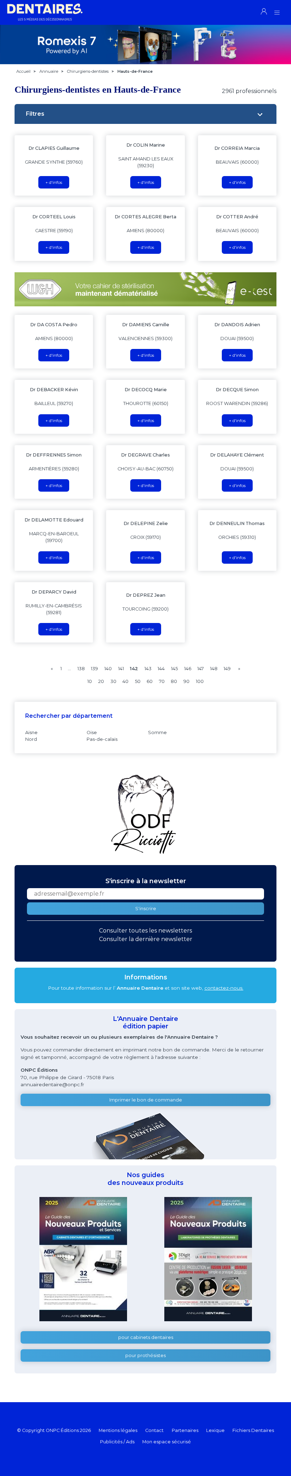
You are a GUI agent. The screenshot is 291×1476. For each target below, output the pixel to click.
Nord (31, 739)
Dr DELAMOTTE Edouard (53, 520)
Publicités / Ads (117, 1441)
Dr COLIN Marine (145, 145)
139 (94, 668)
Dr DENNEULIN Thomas (237, 523)
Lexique (215, 1430)
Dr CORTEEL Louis (54, 216)
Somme (157, 732)
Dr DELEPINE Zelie (145, 523)
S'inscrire (145, 908)
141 (121, 668)
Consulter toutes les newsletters (145, 930)
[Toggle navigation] (277, 10)
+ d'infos (53, 182)
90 (186, 681)
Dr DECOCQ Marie (146, 389)
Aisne (31, 732)
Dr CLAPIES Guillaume (53, 148)
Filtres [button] (35, 113)
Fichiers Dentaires (253, 1430)
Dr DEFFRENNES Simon (54, 455)
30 (113, 681)
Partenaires (185, 1430)
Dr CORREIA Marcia (237, 148)
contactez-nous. (223, 988)
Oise (92, 732)
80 (174, 681)
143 (148, 668)
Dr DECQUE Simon (237, 389)
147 (200, 668)
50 (138, 681)
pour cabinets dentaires (145, 1337)
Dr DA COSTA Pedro (53, 324)
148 (214, 668)
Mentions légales (118, 1430)
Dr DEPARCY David (54, 592)
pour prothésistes (145, 1355)
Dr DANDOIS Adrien (237, 324)
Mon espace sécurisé (166, 1441)
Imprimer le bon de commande (145, 1100)
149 (227, 668)
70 (162, 681)
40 (125, 681)
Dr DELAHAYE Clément (237, 455)
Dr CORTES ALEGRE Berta (145, 216)
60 (150, 681)
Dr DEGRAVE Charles (145, 455)
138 (81, 668)
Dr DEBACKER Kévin (54, 389)
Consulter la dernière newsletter (145, 939)
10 (89, 681)
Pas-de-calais (102, 739)
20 (101, 681)
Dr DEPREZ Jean (145, 595)
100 (200, 681)
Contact (154, 1430)
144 (161, 668)
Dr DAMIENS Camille (145, 324)
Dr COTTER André (237, 216)
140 (108, 668)
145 (174, 668)
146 (187, 668)
